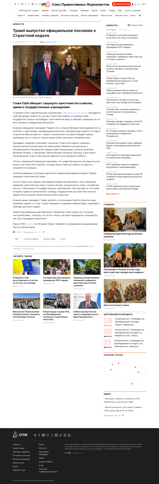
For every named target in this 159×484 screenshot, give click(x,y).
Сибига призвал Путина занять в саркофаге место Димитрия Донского (86, 314)
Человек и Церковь (50, 15)
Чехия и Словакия (132, 10)
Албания (45, 10)
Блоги (132, 15)
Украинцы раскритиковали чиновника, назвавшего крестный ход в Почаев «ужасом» (124, 56)
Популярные (124, 30)
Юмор (107, 394)
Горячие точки (121, 15)
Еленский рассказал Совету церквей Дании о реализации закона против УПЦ (124, 145)
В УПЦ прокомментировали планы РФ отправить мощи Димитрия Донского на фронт (124, 176)
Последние (111, 30)
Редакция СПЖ (50, 42)
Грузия (103, 10)
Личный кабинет (46, 462)
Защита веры (33, 15)
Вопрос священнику (89, 15)
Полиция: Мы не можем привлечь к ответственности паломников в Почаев (123, 112)
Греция (94, 10)
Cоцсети (42, 448)
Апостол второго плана (116, 305)
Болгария (74, 10)
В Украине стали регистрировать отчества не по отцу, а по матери (25, 280)
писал (29, 224)
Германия (84, 10)
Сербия (112, 10)
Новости (21, 15)
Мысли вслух (106, 15)
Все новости (112, 194)
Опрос (41, 444)
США (120, 10)
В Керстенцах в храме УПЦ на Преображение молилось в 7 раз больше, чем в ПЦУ (122, 81)
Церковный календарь (118, 314)
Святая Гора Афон (59, 10)
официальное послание (75, 113)
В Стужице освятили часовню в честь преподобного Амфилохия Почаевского (124, 133)
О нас (41, 465)
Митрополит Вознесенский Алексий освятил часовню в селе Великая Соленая (26, 314)
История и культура (69, 15)
